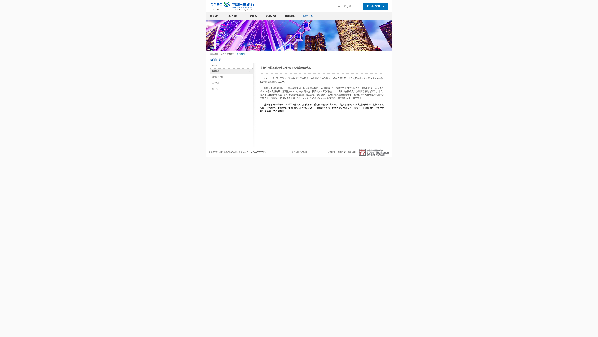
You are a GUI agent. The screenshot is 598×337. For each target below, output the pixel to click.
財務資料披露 (217, 77)
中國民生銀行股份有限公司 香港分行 (233, 152)
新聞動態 (215, 71)
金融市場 (271, 16)
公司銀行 (252, 16)
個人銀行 (215, 16)
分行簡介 (215, 65)
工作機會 (215, 83)
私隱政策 (342, 152)
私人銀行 (234, 16)
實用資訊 (290, 16)
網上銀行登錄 (373, 6)
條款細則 (352, 152)
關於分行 (308, 16)
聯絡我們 (215, 89)
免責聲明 (332, 152)
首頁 (222, 54)
